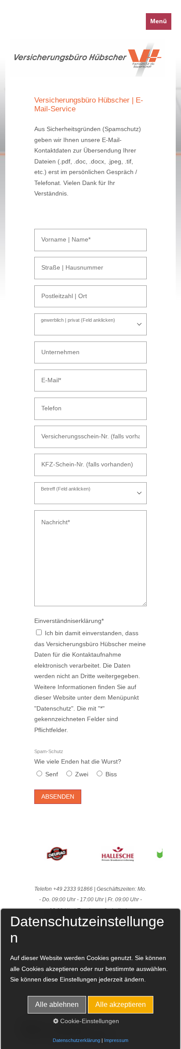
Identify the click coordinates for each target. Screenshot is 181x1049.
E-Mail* (48, 376)
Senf (51, 774)
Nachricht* (52, 517)
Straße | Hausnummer (64, 263)
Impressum (116, 1040)
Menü (158, 21)
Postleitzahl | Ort (58, 292)
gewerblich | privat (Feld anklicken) (78, 320)
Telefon (48, 404)
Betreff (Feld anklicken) (65, 489)
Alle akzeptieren (120, 1004)
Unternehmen (55, 348)
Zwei (81, 774)
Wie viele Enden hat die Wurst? (77, 757)
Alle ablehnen (57, 1004)
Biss (111, 774)
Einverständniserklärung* (69, 621)
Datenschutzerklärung (76, 1040)
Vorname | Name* (59, 235)
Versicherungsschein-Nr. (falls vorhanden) (86, 432)
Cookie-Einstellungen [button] (88, 1021)
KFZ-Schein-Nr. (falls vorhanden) (76, 460)
